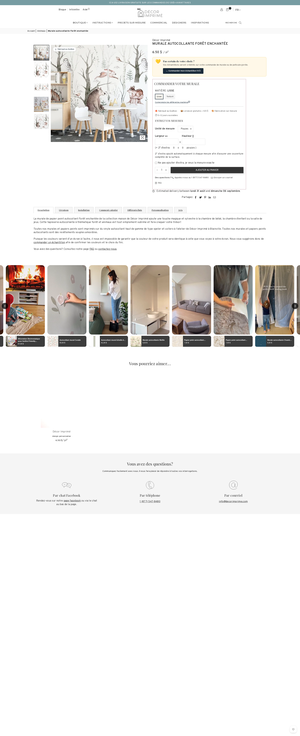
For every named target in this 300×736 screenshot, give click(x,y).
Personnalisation (160, 210)
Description (43, 210)
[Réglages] (222, 10)
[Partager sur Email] (214, 197)
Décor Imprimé (161, 40)
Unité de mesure (165, 128)
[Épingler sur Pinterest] (205, 197)
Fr (237, 9)
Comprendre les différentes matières (171, 102)
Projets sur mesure (132, 22)
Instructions (101, 22)
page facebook (72, 500)
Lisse (159, 96)
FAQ (159, 183)
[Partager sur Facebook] (196, 197)
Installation (84, 210)
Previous (53, 93)
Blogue (62, 9)
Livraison (63, 210)
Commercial (158, 22)
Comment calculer (108, 210)
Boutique (79, 22)
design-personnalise (61, 436)
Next (145, 93)
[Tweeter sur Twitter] (200, 197)
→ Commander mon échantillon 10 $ (183, 71)
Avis (180, 210)
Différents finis (135, 210)
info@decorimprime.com (233, 501)
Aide (85, 9)
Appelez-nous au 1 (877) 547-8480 (191, 177)
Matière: (164, 90)
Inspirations (200, 22)
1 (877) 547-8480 (150, 501)
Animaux (41, 31)
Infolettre (74, 9)
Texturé (170, 96)
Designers (179, 22)
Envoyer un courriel (223, 177)
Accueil (31, 31)
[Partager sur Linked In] (210, 197)
